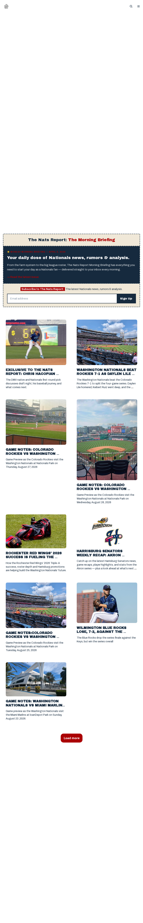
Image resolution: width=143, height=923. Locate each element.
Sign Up (126, 298)
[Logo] (6, 6)
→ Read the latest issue (23, 277)
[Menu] (138, 6)
